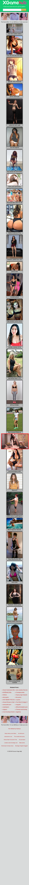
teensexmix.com (8, 736)
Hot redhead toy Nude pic (14, 728)
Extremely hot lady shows (7, 745)
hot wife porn (21, 733)
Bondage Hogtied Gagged (21, 745)
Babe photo (22, 742)
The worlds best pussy (19, 736)
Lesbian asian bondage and (10, 742)
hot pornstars (22, 739)
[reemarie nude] (14, 4)
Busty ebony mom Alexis (10, 733)
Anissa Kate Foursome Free (10, 739)
